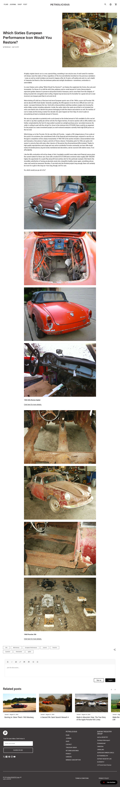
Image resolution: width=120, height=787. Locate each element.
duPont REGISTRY (102, 737)
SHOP (20, 4)
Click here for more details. (33, 404)
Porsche (54, 647)
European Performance (31, 647)
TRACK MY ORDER (71, 747)
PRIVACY (68, 753)
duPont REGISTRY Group (13, 777)
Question (7, 651)
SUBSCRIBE (18, 750)
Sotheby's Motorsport (103, 740)
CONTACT (69, 744)
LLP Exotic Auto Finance (104, 765)
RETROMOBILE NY (102, 756)
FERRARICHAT (101, 743)
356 (6, 647)
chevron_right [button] (115, 689)
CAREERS (69, 757)
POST (25, 4)
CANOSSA (100, 746)
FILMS (6, 4)
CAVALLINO (100, 749)
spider (29, 651)
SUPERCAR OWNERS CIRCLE (105, 752)
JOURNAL (13, 4)
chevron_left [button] (111, 689)
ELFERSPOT (100, 762)
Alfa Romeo (16, 647)
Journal (45, 647)
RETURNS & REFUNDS (72, 750)
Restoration (19, 651)
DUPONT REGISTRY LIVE (104, 759)
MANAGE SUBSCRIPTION (73, 760)
